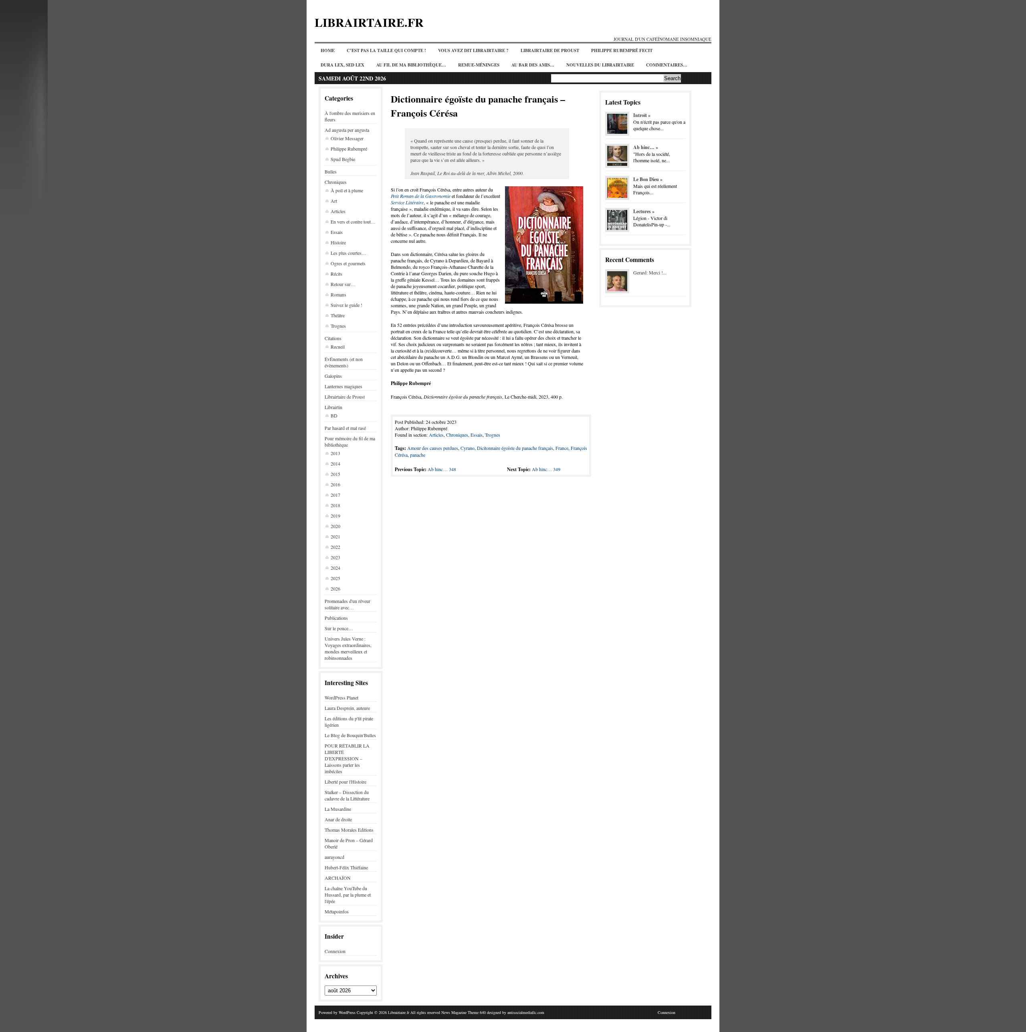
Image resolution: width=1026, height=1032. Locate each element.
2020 (335, 526)
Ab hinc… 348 (442, 469)
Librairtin (333, 407)
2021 (335, 536)
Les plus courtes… (348, 253)
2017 (335, 495)
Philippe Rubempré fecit (621, 50)
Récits (336, 273)
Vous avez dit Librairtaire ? (473, 50)
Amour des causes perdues (432, 448)
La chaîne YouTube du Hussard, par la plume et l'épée (348, 894)
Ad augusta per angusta (347, 130)
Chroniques (336, 182)
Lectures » (643, 211)
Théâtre (338, 315)
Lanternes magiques (343, 386)
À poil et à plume (347, 190)
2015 (335, 474)
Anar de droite (338, 819)
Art (334, 201)
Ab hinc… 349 (546, 469)
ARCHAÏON (338, 878)
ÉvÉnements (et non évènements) (344, 362)
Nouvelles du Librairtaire (600, 65)
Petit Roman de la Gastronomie (420, 196)
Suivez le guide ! (346, 305)
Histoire (338, 242)
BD (334, 415)
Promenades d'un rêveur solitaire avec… (347, 604)
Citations (333, 338)
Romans (338, 294)
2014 (335, 463)
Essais (337, 232)
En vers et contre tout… (353, 221)
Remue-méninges (478, 65)
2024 (335, 567)
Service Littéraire (407, 202)
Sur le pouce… (339, 628)
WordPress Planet (341, 697)
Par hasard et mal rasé (345, 428)
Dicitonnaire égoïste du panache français (515, 448)
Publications (336, 618)
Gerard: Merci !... (649, 272)
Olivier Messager (347, 138)
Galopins (333, 376)
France (561, 448)
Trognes (338, 325)
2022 (335, 547)
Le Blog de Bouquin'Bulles (350, 735)
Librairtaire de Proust (550, 50)
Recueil (338, 346)
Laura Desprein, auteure (347, 708)
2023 (335, 557)
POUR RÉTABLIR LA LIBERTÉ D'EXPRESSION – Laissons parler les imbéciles (347, 758)
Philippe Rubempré (349, 148)
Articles (338, 211)
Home (328, 50)
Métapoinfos (337, 911)
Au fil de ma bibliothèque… (411, 65)
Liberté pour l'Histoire (345, 781)
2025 (335, 578)
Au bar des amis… (532, 65)
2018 (335, 505)
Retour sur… (343, 284)
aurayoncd (334, 857)
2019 (335, 515)
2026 (335, 588)
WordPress (347, 1012)
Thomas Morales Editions (349, 829)
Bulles (331, 171)
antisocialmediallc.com (525, 1012)
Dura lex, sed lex (342, 65)
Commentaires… (666, 65)
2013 (335, 453)
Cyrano (467, 448)
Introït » (641, 115)
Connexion (335, 951)
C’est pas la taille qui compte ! (386, 50)
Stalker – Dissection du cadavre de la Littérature (347, 795)
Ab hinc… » (645, 147)
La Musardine (338, 809)
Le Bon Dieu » (647, 179)
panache (417, 455)
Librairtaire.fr (369, 22)
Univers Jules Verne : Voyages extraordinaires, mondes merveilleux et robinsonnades (348, 648)
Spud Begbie (343, 159)
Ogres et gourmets (348, 263)
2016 (335, 484)
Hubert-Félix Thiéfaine (346, 867)
